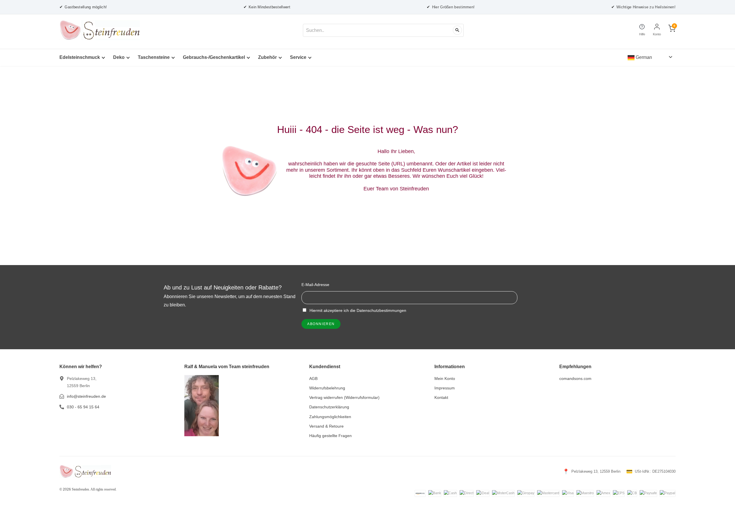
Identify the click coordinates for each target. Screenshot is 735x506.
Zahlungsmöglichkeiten (330, 416)
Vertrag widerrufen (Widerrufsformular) (344, 397)
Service (298, 57)
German (643, 57)
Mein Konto (444, 378)
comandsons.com (575, 378)
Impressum (444, 388)
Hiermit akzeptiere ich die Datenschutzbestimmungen (357, 310)
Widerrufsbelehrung (327, 388)
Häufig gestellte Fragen (330, 435)
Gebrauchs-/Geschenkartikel (214, 57)
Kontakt (441, 397)
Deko (119, 57)
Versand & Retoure (326, 426)
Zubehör (267, 57)
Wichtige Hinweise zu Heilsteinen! (643, 7)
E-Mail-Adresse (315, 284)
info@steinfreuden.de (86, 396)
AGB (313, 378)
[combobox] (383, 30)
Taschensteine (154, 57)
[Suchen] (457, 30)
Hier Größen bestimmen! (451, 7)
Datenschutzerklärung (329, 407)
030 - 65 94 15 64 (83, 407)
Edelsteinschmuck (79, 57)
